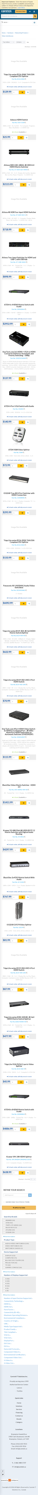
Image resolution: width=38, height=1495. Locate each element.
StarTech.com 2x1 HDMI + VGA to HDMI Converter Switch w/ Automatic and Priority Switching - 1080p (19, 353)
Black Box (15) (11, 1227)
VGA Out (7, 1338)
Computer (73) (11, 1258)
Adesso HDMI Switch (19, 120)
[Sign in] (34, 11)
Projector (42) (11, 1263)
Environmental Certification (14, 1355)
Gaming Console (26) (13, 1267)
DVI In (6, 1346)
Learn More (21, 7)
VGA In (7, 1335)
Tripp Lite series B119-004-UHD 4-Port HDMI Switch (19, 969)
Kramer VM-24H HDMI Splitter (19, 1157)
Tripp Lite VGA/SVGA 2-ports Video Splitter (19, 1065)
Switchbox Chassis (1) (14, 1248)
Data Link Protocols (11, 1349)
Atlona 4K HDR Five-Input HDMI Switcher (19, 212)
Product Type (9, 1240)
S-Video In (8, 1360)
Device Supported (11, 1252)
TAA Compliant (10, 1332)
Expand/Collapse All (31, 1213)
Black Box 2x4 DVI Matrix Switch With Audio (19, 878)
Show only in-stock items (17, 1202)
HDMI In (7, 1304)
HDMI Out (8, 1307)
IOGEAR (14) (10, 1232)
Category (19, 1422)
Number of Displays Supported (16, 1275)
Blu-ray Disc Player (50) (14, 1260)
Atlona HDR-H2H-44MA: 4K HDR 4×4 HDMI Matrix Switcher (19, 166)
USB (5, 1324)
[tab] (19, 1217)
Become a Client (20, 11)
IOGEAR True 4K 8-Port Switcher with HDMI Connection (19, 494)
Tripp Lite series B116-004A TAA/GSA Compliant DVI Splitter (19, 75)
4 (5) (7, 1288)
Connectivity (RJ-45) (11, 1312)
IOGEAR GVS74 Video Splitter (19, 925)
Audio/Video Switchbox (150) (17, 1243)
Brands (19, 1419)
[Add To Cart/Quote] (22, 92)
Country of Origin (11, 1321)
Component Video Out (12, 1357)
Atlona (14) (10, 1230)
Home (19, 1403)
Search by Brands (10, 1217)
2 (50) (7, 1281)
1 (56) (7, 1279)
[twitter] (2, 1474)
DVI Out (7, 1343)
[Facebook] (2, 1471)
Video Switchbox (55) (13, 1246)
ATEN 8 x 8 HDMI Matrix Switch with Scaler (19, 1110)
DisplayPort (8, 1341)
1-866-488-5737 (20, 1463)
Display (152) (10, 1255)
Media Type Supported (13, 1326)
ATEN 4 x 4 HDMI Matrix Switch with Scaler (19, 305)
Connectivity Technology (13, 1301)
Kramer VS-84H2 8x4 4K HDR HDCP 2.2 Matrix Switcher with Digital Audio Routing (19, 832)
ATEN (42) (9, 1223)
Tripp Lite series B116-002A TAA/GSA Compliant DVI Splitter (19, 541)
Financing (19, 1412)
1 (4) (7, 1290)
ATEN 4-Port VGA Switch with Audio (19, 406)
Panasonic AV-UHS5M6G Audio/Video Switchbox (19, 586)
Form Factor (9, 1309)
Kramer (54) (10, 1220)
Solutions (19, 1406)
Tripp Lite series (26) (13, 1225)
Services (19, 1409)
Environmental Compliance (14, 1318)
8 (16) (7, 1286)
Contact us (19, 1416)
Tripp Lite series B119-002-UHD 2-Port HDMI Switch (19, 681)
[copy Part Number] (25, 79)
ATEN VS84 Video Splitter (19, 450)
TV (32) (8, 1265)
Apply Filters (19, 1208)
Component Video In (12, 1352)
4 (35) (7, 1283)
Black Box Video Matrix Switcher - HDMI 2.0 (19, 786)
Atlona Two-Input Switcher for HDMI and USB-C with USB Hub (19, 258)
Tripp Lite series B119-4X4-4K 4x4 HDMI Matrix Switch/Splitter (19, 632)
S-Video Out (9, 1363)
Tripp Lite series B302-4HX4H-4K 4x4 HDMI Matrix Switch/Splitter (19, 1018)
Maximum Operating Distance (15, 1315)
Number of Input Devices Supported (18, 1298)
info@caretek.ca (20, 1467)
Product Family (10, 1329)
